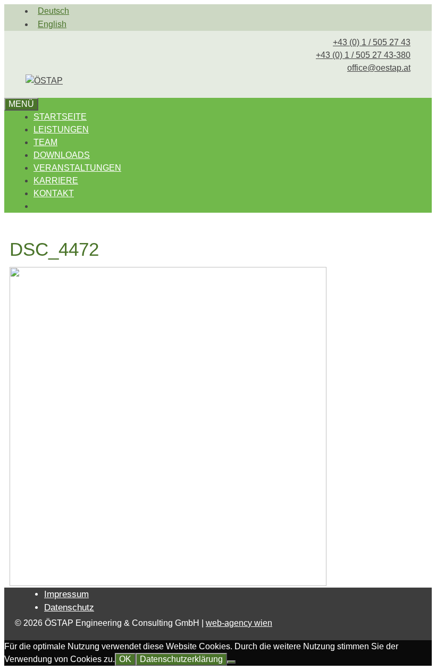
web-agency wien (239, 622)
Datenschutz (69, 607)
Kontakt (53, 193)
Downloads (61, 155)
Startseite (60, 116)
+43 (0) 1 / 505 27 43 (371, 42)
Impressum (66, 594)
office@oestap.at (378, 67)
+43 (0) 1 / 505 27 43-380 (363, 55)
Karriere (55, 180)
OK (125, 659)
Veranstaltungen (77, 167)
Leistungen (61, 129)
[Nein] (231, 662)
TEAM (45, 142)
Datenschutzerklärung (181, 659)
